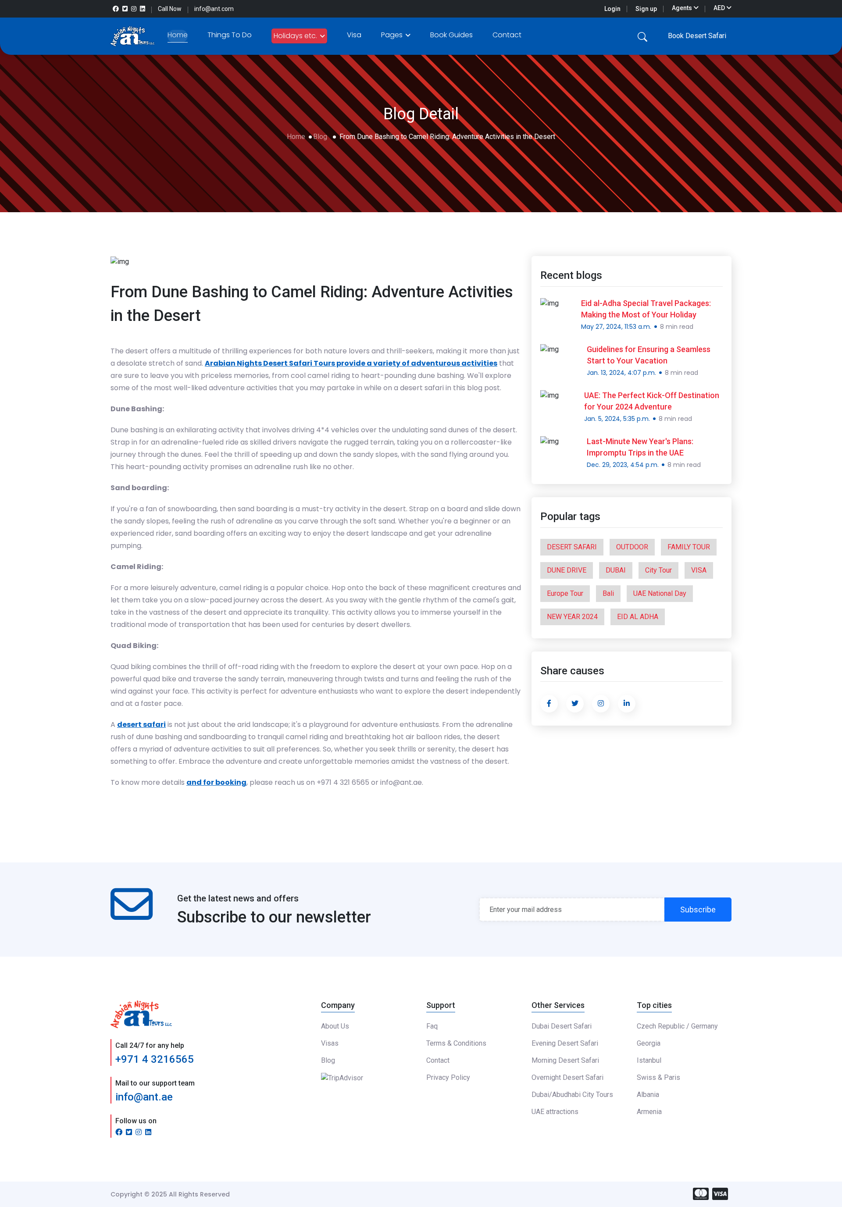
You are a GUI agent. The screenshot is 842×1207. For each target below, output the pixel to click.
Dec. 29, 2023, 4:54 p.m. (623, 464)
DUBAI (616, 570)
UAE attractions (555, 1111)
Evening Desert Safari (565, 1043)
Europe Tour (565, 593)
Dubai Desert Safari (562, 1026)
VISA (698, 570)
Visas (330, 1043)
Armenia (649, 1111)
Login (612, 8)
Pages (392, 35)
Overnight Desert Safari (567, 1077)
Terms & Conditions (456, 1043)
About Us (335, 1026)
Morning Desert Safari (565, 1060)
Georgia (648, 1043)
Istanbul (649, 1060)
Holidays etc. (296, 36)
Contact (506, 35)
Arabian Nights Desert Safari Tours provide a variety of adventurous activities (351, 363)
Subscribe (698, 909)
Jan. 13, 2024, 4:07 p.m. (621, 372)
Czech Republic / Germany (677, 1026)
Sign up (646, 8)
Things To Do (229, 35)
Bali (608, 593)
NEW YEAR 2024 (572, 616)
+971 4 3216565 (154, 1059)
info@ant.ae (144, 1097)
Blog (320, 136)
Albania (648, 1094)
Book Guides (451, 35)
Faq (432, 1026)
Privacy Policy (448, 1077)
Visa (354, 35)
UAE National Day (659, 593)
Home (178, 35)
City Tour (658, 570)
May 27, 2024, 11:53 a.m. (616, 326)
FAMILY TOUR (688, 547)
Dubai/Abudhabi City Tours (572, 1094)
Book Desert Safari (697, 36)
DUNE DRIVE (566, 570)
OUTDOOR (632, 547)
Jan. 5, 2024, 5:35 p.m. (617, 418)
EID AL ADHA (637, 616)
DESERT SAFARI (572, 547)
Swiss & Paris (658, 1077)
